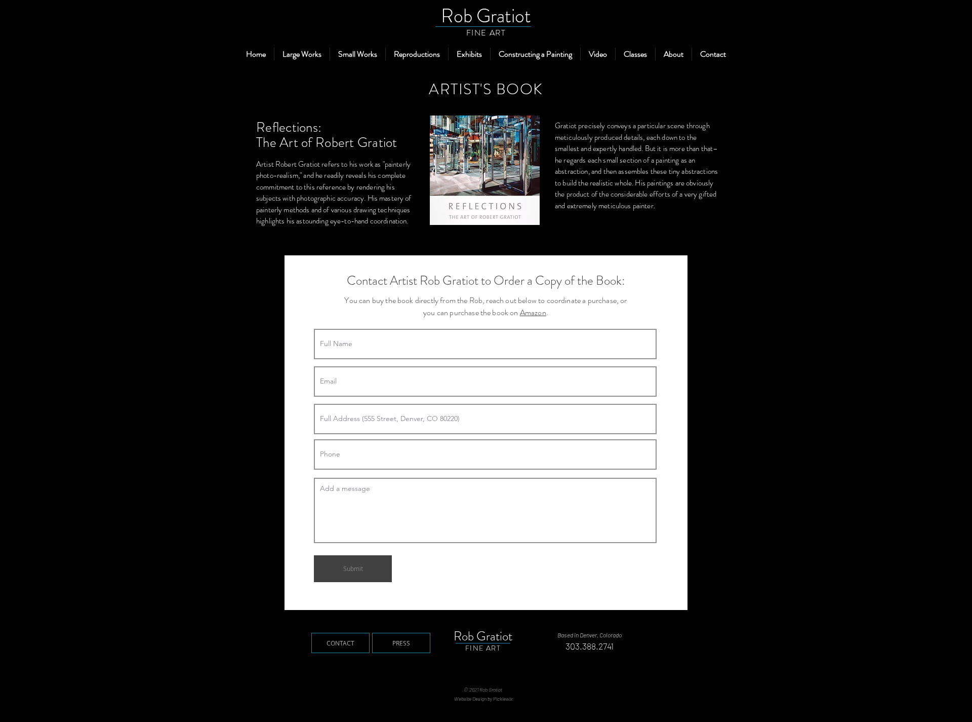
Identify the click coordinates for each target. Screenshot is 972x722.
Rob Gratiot (486, 15)
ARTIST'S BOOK (486, 89)
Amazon (533, 312)
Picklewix (502, 699)
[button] (302, 54)
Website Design (470, 699)
